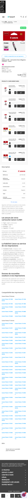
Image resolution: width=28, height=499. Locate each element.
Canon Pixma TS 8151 (7, 369)
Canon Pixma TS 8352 (20, 402)
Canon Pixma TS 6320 (20, 343)
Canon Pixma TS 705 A (7, 362)
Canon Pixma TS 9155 (20, 415)
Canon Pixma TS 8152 (20, 369)
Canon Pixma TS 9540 (20, 423)
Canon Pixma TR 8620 (7, 316)
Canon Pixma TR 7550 (7, 303)
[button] (23, 16)
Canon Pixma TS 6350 (7, 348)
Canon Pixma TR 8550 (7, 311)
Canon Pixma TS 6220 (7, 332)
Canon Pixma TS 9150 (7, 415)
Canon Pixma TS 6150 (20, 323)
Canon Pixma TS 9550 (7, 432)
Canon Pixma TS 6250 (7, 340)
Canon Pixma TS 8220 (20, 372)
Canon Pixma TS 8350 (7, 392)
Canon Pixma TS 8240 (20, 377)
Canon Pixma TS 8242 (20, 382)
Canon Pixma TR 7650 (20, 303)
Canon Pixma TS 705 (20, 357)
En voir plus (14, 202)
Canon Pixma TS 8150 (20, 366)
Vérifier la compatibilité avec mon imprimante (14, 56)
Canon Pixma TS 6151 (7, 328)
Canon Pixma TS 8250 (7, 385)
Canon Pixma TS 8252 (7, 388)
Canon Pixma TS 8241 (7, 382)
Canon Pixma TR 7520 (20, 299)
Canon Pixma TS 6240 (7, 337)
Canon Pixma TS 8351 (20, 397)
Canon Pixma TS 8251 (20, 385)
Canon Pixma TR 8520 (20, 307)
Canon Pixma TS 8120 (7, 366)
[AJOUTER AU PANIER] (18, 496)
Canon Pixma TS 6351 (20, 352)
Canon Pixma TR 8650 (20, 316)
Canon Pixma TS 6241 (20, 337)
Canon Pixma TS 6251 (20, 340)
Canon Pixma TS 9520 (20, 419)
